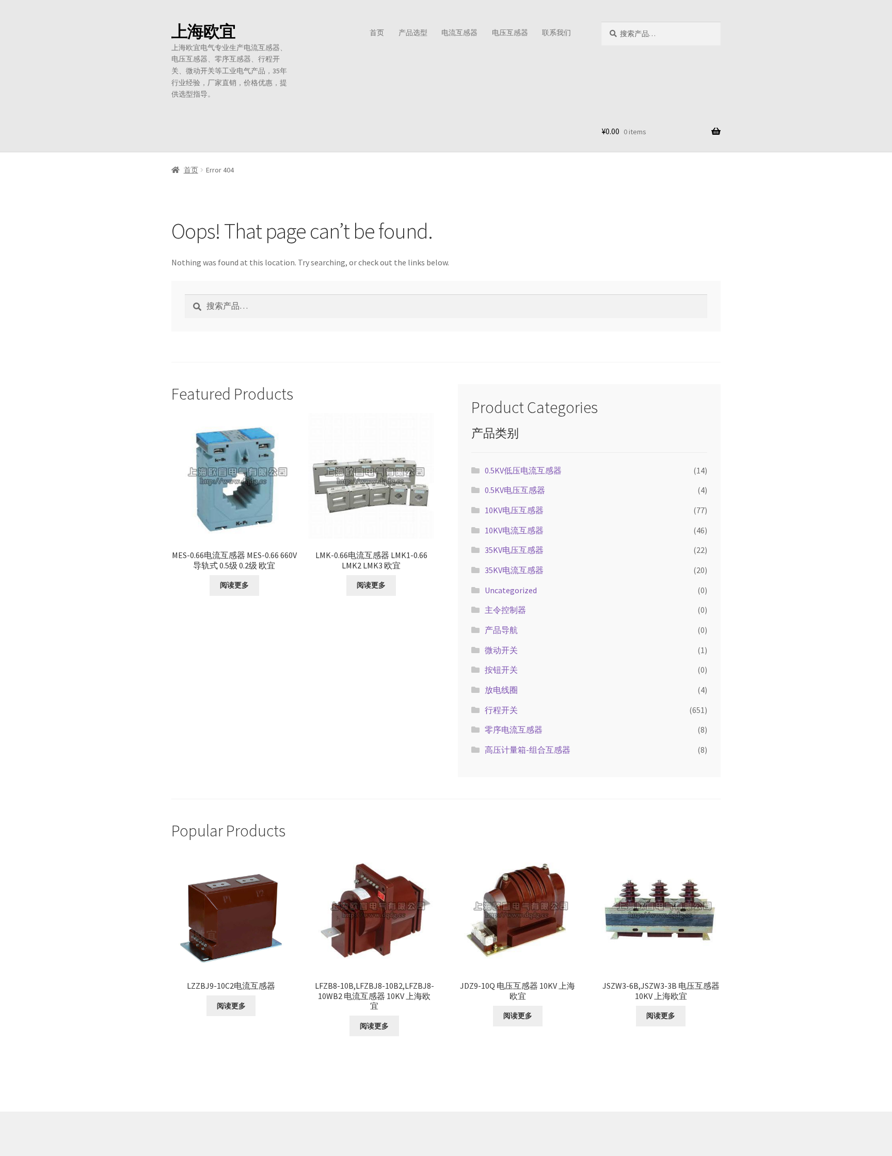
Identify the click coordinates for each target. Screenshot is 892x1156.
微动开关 (501, 650)
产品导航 (501, 630)
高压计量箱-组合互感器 (527, 750)
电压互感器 (510, 32)
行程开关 (501, 710)
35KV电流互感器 (514, 570)
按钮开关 (501, 669)
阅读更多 (234, 585)
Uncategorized (511, 590)
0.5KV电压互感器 (515, 490)
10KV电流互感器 (514, 530)
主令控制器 (505, 610)
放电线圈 (501, 690)
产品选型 (413, 32)
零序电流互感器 (514, 729)
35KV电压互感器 (514, 550)
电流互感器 (459, 32)
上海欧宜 (203, 31)
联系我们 (556, 32)
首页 (377, 32)
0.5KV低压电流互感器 (523, 470)
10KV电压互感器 (514, 510)
